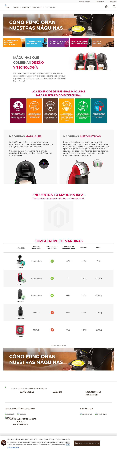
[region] (58, 443)
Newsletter (113, 1)
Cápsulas (16, 7)
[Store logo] (9, 6)
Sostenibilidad (37, 7)
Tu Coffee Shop (50, 7)
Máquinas (25, 7)
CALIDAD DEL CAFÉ (58, 346)
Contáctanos (100, 1)
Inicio (13, 388)
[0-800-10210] (102, 414)
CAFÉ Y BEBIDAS (27, 392)
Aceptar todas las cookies (87, 443)
